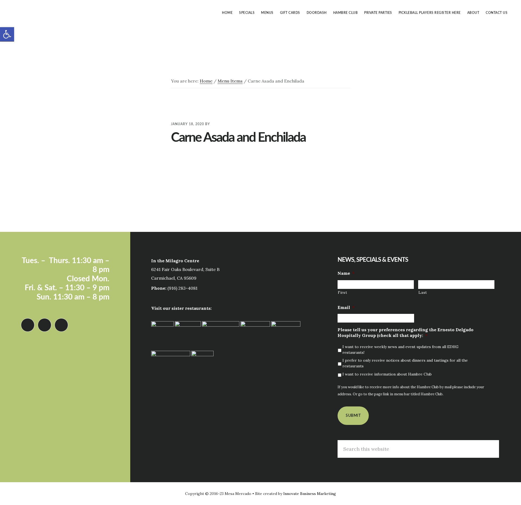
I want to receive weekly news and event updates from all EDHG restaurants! (400, 349)
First (342, 292)
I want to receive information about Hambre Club (387, 374)
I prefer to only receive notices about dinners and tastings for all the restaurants (405, 363)
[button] (7, 34)
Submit (353, 416)
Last (422, 292)
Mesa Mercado (51, 11)
